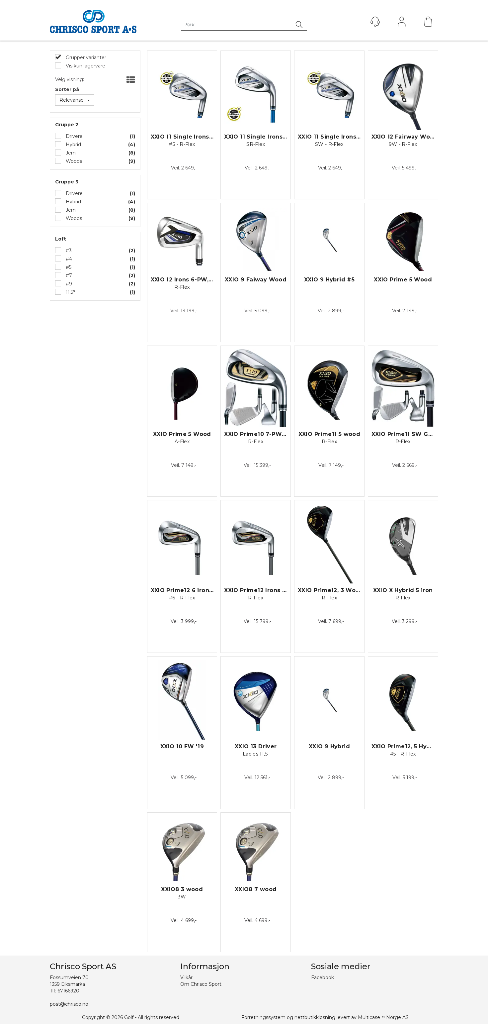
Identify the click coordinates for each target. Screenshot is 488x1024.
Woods (73, 161)
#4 (68, 259)
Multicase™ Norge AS (383, 1017)
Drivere (73, 136)
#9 (68, 284)
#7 (68, 275)
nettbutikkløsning (314, 1017)
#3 (68, 251)
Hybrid (72, 145)
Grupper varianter (85, 57)
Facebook (322, 977)
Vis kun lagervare (84, 66)
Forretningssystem (263, 1017)
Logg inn (401, 23)
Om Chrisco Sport (200, 984)
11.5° (69, 292)
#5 (67, 267)
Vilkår (186, 977)
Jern (70, 153)
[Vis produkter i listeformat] (130, 80)
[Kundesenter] (375, 21)
